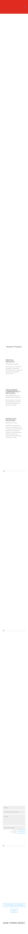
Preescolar (12, 22)
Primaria (11, 28)
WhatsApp (8, 466)
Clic (14, 89)
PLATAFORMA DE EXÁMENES (14, 905)
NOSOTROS (14, 899)
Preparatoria (12, 42)
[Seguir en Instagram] (10, 916)
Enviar (22, 832)
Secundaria (12, 35)
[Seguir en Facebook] (4, 916)
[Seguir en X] (7, 916)
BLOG (14, 911)
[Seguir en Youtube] (12, 916)
